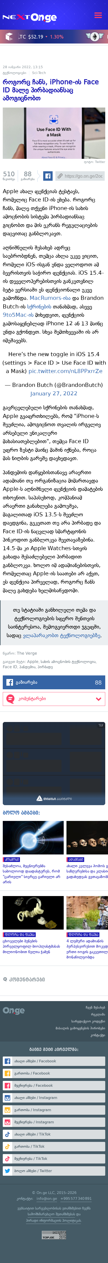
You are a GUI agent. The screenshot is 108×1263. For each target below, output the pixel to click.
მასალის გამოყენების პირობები (80, 1028)
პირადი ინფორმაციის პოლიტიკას (53, 1220)
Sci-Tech (39, 73)
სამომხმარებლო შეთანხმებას (51, 1214)
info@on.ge (47, 1198)
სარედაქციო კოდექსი (88, 1021)
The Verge (27, 653)
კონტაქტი (98, 1035)
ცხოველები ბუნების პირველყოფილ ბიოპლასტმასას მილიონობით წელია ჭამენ (32, 925)
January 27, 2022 (54, 394)
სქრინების (39, 306)
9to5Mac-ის (18, 315)
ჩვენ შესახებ (95, 1007)
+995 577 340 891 (76, 1198)
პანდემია (27, 667)
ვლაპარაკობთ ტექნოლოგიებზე (60, 635)
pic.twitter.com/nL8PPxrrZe (65, 371)
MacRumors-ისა (51, 298)
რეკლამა (98, 1014)
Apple (32, 661)
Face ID (10, 667)
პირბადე (45, 667)
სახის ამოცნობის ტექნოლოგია (68, 661)
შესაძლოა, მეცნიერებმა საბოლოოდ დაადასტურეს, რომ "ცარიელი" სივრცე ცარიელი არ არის (32, 853)
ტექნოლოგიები (14, 73)
